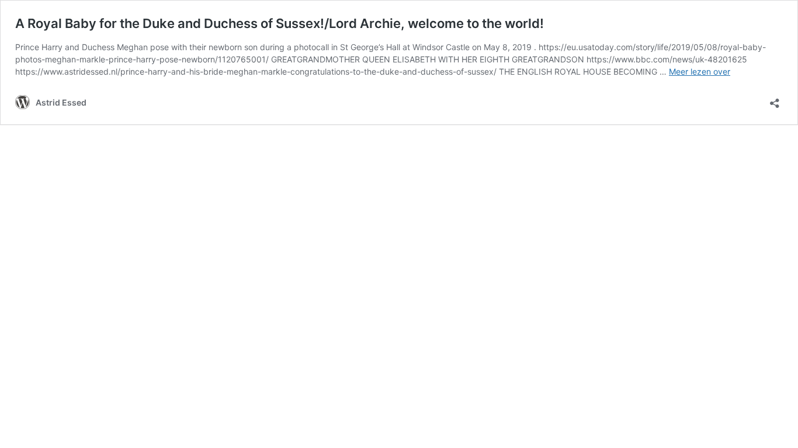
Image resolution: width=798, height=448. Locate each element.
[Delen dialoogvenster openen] (774, 99)
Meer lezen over (699, 71)
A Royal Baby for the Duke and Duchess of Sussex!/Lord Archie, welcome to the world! (279, 23)
